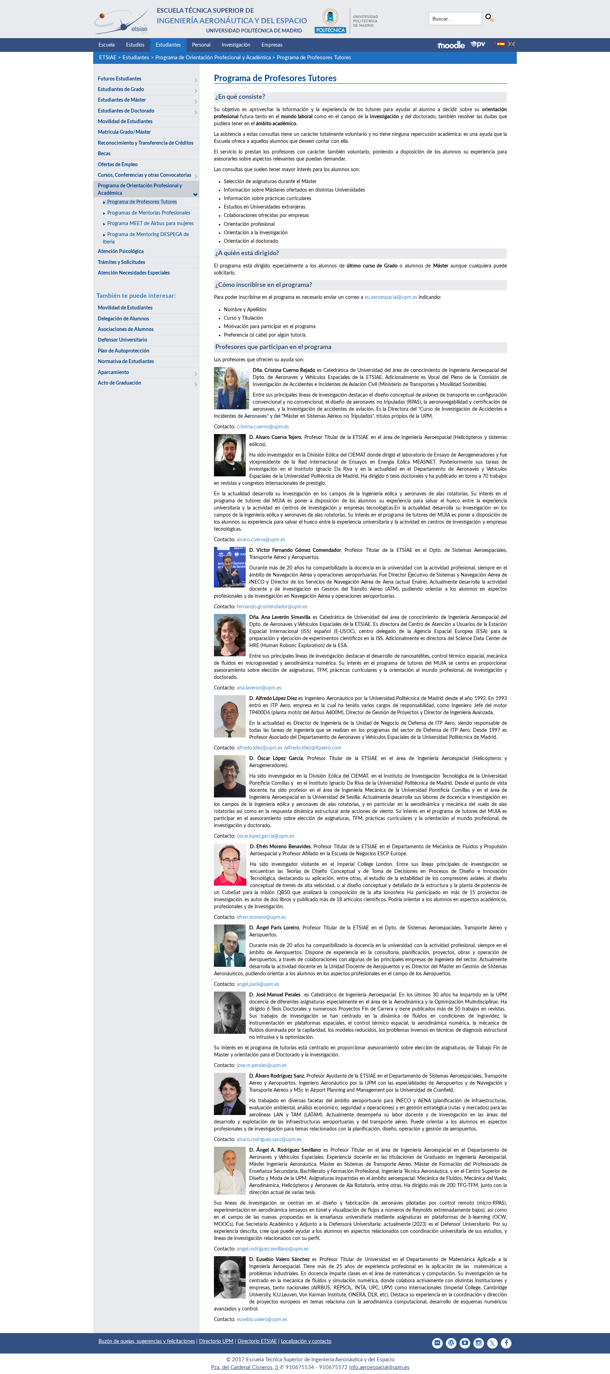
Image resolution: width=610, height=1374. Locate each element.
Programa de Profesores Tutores (314, 57)
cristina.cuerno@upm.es (263, 426)
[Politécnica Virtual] (478, 44)
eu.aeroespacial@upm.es (391, 297)
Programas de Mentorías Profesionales (148, 213)
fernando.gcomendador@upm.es (272, 606)
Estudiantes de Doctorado (126, 111)
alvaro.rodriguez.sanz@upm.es (269, 1139)
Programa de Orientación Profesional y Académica (213, 57)
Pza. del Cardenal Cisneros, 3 (245, 1367)
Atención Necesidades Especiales (134, 273)
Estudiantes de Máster (122, 100)
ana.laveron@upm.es (259, 688)
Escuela (106, 45)
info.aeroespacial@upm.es (379, 1367)
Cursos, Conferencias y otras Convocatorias (144, 175)
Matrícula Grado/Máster (124, 132)
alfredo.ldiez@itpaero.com (313, 748)
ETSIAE (107, 57)
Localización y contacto (306, 1341)
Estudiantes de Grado (121, 89)
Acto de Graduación (119, 383)
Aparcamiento (113, 372)
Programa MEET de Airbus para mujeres (150, 223)
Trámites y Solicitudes (121, 262)
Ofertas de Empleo (118, 164)
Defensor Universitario (122, 340)
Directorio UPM (216, 1341)
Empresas (272, 45)
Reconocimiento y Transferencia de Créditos (145, 143)
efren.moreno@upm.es (261, 917)
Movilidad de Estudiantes (125, 121)
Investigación (236, 45)
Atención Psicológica (121, 251)
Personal (201, 45)
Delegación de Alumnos (123, 319)
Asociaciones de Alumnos (126, 329)
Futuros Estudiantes (119, 79)
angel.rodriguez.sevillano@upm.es (273, 1249)
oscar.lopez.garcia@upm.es (265, 836)
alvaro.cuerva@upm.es (261, 539)
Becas (104, 153)
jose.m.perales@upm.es (262, 1065)
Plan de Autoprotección (123, 351)
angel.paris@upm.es (258, 984)
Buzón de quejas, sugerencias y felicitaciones (146, 1341)
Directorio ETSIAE (257, 1341)
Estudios (135, 45)
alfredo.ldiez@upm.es (259, 748)
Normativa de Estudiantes (126, 361)
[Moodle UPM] (454, 45)
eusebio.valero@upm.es (262, 1319)
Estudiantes (168, 45)
